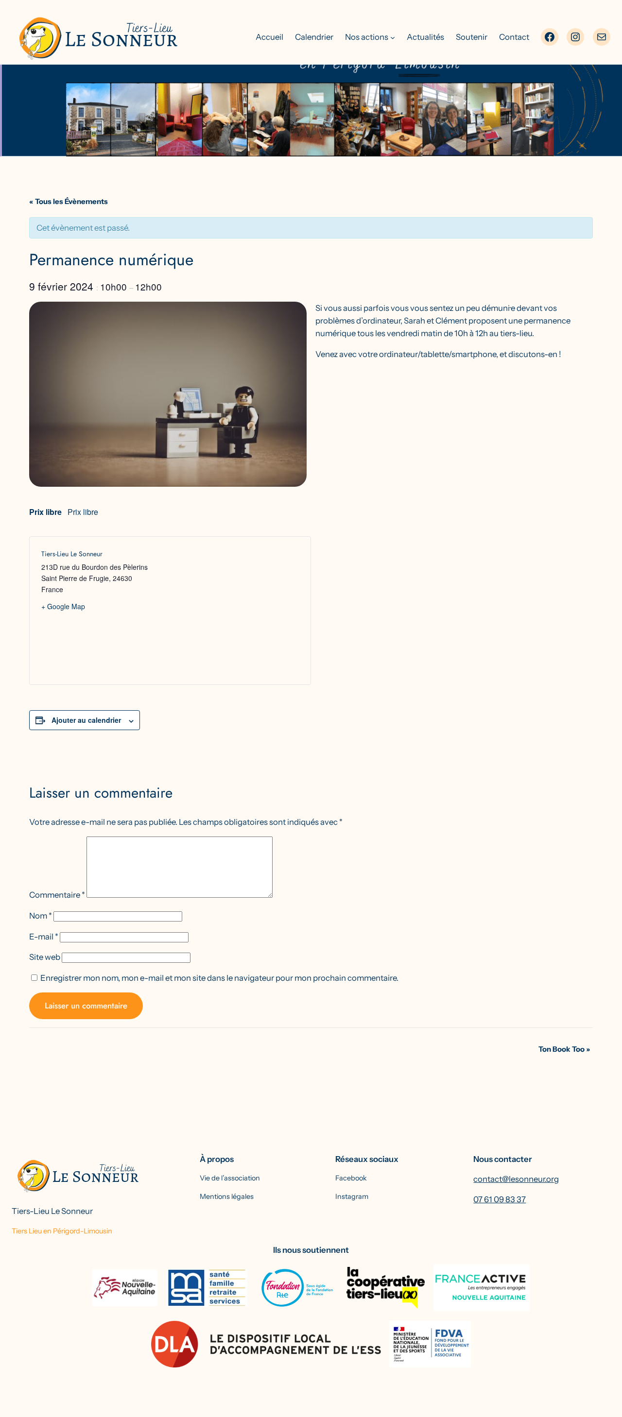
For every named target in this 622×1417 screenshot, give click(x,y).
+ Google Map (63, 606)
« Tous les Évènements (68, 201)
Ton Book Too (564, 1049)
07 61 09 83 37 (499, 1199)
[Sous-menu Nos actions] (392, 36)
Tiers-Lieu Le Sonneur (52, 1211)
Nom (40, 916)
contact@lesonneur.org (516, 1179)
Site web (44, 957)
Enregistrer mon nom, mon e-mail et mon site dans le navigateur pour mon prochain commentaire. (219, 978)
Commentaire (57, 895)
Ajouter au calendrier (86, 720)
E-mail (43, 936)
